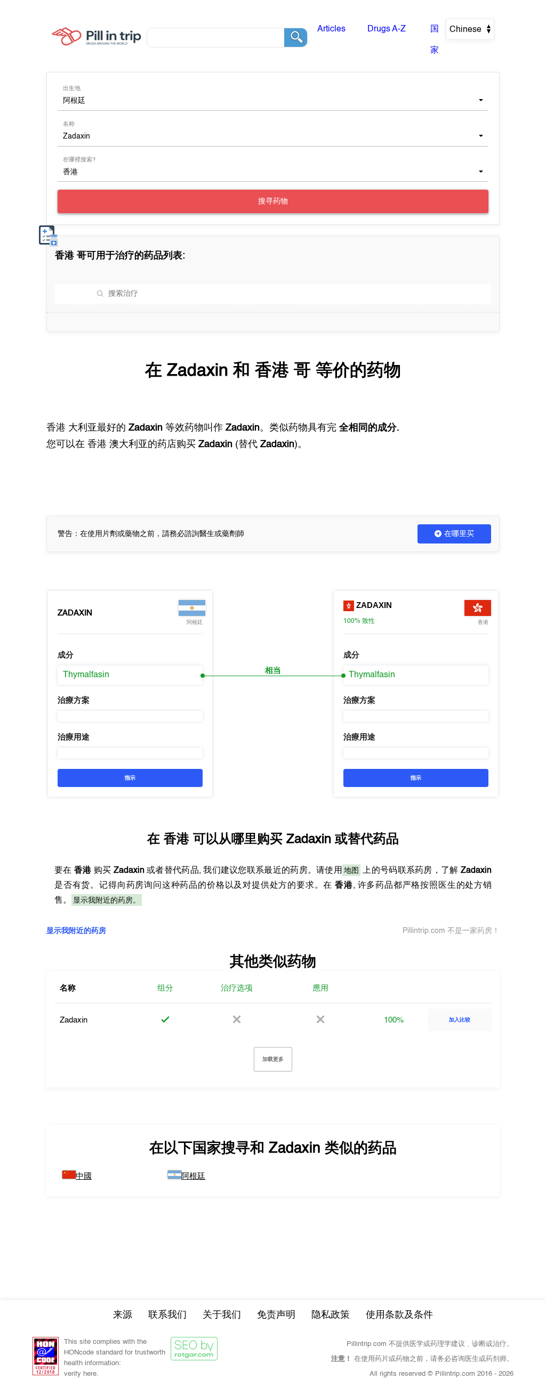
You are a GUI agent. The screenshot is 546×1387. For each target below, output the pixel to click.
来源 (122, 1315)
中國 (84, 1176)
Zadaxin (75, 613)
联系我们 (167, 1315)
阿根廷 (193, 1176)
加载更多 (273, 1059)
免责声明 (276, 1315)
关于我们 (222, 1315)
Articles (331, 29)
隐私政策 (330, 1315)
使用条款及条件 (399, 1315)
